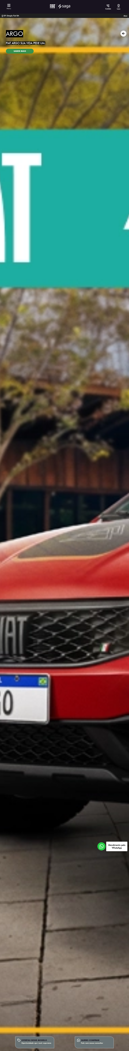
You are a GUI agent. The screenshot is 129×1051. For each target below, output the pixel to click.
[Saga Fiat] (60, 6)
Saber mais (20, 51)
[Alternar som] (123, 34)
